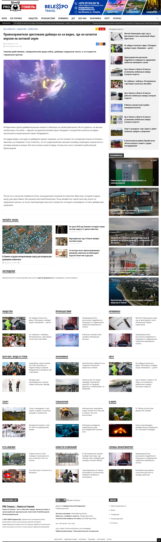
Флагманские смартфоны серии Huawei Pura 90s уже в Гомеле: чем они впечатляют (93, 411)
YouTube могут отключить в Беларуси (40, 471)
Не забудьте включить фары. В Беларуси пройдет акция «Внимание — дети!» (42, 23)
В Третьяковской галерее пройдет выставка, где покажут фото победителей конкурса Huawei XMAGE (93, 457)
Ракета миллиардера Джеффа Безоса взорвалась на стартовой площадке (147, 427)
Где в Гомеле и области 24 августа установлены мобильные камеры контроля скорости (137, 72)
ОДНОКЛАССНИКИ (70, 539)
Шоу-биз (82, 18)
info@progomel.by (62, 508)
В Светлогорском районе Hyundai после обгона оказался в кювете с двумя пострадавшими (139, 143)
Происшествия (48, 18)
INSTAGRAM (101, 539)
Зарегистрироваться (118, 506)
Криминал (63, 18)
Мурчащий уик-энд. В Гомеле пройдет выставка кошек (84, 239)
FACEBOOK (82, 539)
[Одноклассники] (100, 44)
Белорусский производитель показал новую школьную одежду (39, 382)
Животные (33, 29)
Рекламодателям (117, 519)
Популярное (116, 155)
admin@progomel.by (88, 518)
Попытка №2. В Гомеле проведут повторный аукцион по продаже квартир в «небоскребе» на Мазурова (132, 240)
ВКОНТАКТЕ (58, 539)
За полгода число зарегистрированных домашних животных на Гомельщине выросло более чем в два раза (84, 253)
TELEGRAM (91, 539)
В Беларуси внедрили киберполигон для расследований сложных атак (92, 428)
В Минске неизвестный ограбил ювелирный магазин (136, 106)
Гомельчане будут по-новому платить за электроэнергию (128, 181)
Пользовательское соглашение (86, 531)
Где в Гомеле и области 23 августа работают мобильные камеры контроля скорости (140, 95)
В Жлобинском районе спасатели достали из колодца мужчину (145, 472)
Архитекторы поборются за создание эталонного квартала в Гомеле (132, 301)
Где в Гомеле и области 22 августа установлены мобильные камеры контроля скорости (137, 119)
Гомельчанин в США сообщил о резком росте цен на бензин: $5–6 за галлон (39, 457)
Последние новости (116, 29)
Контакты (114, 523)
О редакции (115, 514)
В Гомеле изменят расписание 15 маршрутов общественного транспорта (130, 211)
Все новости (9, 29)
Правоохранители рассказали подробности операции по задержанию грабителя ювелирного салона (139, 60)
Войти (113, 510)
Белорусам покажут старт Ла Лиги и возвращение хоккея (39, 427)
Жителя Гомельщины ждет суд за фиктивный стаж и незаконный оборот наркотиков (139, 36)
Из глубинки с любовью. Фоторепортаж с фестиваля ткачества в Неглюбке (140, 82)
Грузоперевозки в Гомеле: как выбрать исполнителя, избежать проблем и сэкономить (93, 473)
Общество (33, 18)
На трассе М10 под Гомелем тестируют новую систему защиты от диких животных (87, 228)
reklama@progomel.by (79, 513)
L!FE (20, 46)
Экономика (95, 18)
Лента (4, 18)
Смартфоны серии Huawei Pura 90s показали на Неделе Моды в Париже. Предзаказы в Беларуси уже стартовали (40, 367)
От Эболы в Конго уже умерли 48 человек (144, 409)
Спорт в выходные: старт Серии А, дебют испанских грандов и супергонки (140, 130)
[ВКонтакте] (97, 44)
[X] (104, 44)
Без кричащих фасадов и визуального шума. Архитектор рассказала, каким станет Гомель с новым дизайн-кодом (131, 270)
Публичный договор (64, 531)
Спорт (107, 18)
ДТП (73, 18)
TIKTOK (109, 539)
